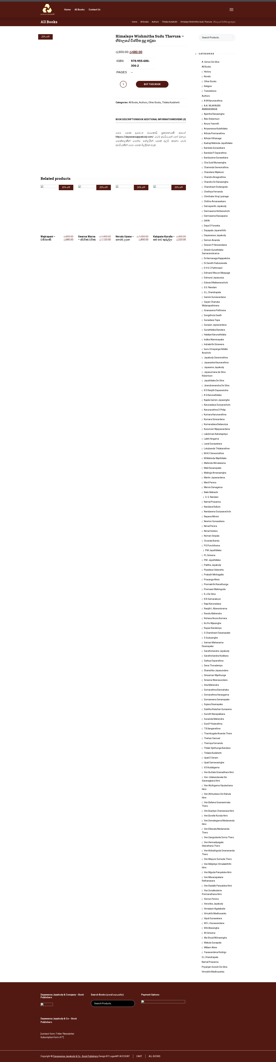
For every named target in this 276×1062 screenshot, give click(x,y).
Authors (143, 102)
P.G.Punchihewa (212, 545)
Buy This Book (152, 84)
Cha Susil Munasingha (215, 162)
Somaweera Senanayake (217, 699)
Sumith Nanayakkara (214, 714)
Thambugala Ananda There (218, 733)
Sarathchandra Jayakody (216, 651)
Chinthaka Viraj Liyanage (216, 196)
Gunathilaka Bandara (214, 330)
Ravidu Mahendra (213, 613)
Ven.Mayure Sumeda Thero (218, 859)
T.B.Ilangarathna (212, 728)
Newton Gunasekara (214, 521)
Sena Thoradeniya (213, 665)
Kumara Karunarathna (215, 414)
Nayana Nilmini (211, 516)
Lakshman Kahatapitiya (216, 434)
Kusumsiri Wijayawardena (217, 429)
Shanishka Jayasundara (216, 670)
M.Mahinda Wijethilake (215, 458)
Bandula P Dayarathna (215, 153)
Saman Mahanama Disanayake (212, 644)
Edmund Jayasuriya (214, 277)
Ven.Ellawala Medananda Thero (215, 831)
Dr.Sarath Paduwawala (215, 263)
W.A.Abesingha (211, 928)
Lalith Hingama (211, 439)
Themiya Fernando (213, 743)
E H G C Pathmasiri (213, 268)
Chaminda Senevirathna (216, 167)
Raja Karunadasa (212, 603)
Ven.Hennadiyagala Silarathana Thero (212, 844)
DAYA (207, 220)
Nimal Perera (210, 526)
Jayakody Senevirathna (216, 357)
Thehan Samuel (212, 738)
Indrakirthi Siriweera (214, 344)
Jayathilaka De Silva (214, 380)
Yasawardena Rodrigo (215, 952)
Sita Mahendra (211, 685)
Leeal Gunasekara (213, 443)
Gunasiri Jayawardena (215, 325)
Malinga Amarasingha (215, 472)
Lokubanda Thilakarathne (217, 448)
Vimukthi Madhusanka (213, 971)
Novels (207, 76)
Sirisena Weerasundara (215, 680)
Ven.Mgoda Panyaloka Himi (217, 872)
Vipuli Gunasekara (213, 918)
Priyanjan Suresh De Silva (214, 967)
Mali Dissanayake (212, 468)
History (207, 71)
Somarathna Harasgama (216, 694)
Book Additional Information (155, 119)
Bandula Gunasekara (214, 148)
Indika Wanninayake (214, 339)
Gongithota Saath (213, 315)
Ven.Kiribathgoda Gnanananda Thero (218, 852)
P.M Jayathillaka (213, 550)
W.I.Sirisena (209, 933)
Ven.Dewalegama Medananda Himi (218, 822)
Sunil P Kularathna (213, 723)
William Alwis (210, 947)
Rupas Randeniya (213, 628)
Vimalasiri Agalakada (214, 908)
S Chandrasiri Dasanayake (217, 633)
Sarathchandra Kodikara (216, 655)
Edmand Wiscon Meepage (217, 273)
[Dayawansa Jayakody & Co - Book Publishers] (47, 9)
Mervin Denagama (213, 487)
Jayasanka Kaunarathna (216, 362)
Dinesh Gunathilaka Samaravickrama (212, 252)
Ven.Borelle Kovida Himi (216, 815)
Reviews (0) (179, 119)
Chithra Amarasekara (215, 201)
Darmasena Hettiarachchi (217, 211)
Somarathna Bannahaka (216, 689)
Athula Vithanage (213, 138)
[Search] (223, 10)
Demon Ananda (212, 240)
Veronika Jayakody (213, 903)
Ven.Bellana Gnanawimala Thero (216, 804)
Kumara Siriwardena (214, 419)
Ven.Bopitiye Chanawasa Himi (219, 811)
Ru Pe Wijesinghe (212, 623)
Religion (208, 86)
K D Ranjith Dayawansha (216, 390)
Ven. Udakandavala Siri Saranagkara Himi (214, 779)
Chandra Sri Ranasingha (216, 182)
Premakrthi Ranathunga (216, 584)
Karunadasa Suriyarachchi (217, 405)
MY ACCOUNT (123, 1056)
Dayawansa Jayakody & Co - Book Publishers (75, 1056)
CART (139, 1056)
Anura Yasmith (211, 123)
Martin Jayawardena (214, 477)
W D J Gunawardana (214, 923)
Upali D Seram (211, 757)
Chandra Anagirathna (215, 177)
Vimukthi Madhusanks (215, 913)
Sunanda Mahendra (214, 719)
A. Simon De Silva (210, 62)
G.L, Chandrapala (212, 292)
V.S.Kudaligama (211, 767)
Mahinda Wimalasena (215, 463)
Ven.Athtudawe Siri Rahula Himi (216, 796)
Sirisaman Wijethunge (215, 675)
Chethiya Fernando (213, 191)
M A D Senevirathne (214, 453)
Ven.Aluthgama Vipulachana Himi (217, 787)
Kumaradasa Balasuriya (216, 424)
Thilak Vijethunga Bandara (217, 748)
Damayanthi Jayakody (215, 206)
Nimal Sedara (211, 531)
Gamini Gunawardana (215, 297)
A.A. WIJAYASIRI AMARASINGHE (211, 107)
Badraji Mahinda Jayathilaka (218, 143)
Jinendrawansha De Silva (216, 385)
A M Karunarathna (213, 100)
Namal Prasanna (212, 502)
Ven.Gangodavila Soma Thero (219, 837)
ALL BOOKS (154, 1056)
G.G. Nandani (210, 287)
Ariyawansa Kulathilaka (215, 128)
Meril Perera (210, 482)
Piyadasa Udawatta (214, 569)
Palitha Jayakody (212, 565)
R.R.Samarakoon (212, 599)
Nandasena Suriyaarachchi (217, 511)
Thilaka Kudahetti (171, 102)
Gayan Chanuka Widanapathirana (211, 304)
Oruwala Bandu (211, 540)
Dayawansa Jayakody (215, 235)
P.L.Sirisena (209, 555)
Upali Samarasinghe (214, 762)
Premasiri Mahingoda (215, 589)
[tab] (126, 119)
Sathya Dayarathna (213, 660)
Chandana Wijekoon (214, 172)
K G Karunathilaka (213, 395)
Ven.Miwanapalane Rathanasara (212, 879)
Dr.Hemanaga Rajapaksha (217, 258)
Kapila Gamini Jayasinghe (217, 400)
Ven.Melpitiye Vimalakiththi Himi (216, 866)
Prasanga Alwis (212, 579)
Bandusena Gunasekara (216, 157)
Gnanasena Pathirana (215, 310)
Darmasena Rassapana (216, 216)
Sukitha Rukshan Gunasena (218, 709)
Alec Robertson (211, 119)
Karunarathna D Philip (215, 409)
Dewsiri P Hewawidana (215, 245)
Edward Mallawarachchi (216, 282)
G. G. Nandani (211, 497)
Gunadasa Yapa (212, 320)
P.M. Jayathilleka (212, 560)
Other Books (154, 102)
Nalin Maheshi (211, 492)
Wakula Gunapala (212, 942)
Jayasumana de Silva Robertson (214, 374)
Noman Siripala (211, 536)
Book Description (126, 119)
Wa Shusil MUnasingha (215, 937)
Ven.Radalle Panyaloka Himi (218, 885)
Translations (210, 91)
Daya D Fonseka (212, 225)
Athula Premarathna (214, 133)
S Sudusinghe (211, 637)
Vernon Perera (211, 899)
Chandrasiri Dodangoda (216, 187)
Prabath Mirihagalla (214, 574)
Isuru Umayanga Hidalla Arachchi (215, 351)
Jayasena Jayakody (214, 367)
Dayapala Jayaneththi (215, 230)
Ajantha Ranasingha (214, 114)
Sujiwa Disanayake (213, 704)
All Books (133, 102)
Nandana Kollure (212, 506)
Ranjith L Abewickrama (215, 608)
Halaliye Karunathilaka (215, 334)
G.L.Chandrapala (210, 957)
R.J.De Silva (210, 594)
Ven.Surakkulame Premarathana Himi (212, 892)
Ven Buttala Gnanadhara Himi (219, 772)
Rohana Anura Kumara (215, 618)
